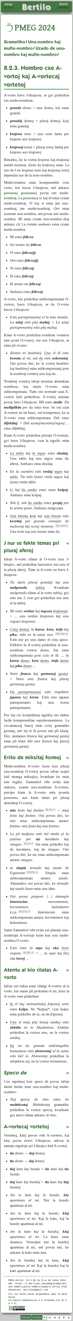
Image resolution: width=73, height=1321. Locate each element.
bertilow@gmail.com (35, 1289)
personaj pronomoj (20, 193)
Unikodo (25, 1317)
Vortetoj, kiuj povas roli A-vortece (33, 1135)
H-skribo (36, 1317)
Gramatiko (14, 42)
